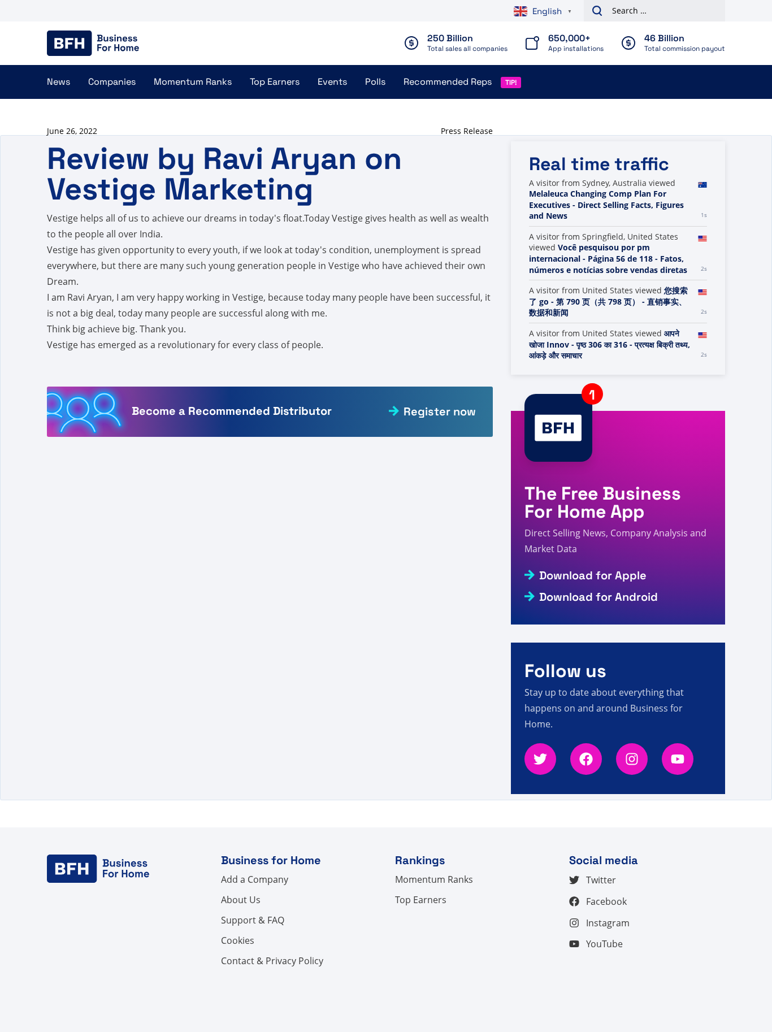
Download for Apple (593, 575)
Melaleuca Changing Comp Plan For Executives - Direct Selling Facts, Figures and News (606, 204)
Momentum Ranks (193, 82)
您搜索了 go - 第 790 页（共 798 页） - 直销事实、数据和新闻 (608, 301)
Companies (112, 82)
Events (332, 82)
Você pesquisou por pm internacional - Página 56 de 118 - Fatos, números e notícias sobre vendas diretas (608, 258)
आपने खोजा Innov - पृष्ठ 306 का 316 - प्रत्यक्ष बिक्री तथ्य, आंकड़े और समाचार (609, 344)
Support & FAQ (252, 920)
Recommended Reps (448, 82)
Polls (375, 82)
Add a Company (254, 879)
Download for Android (598, 596)
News (58, 82)
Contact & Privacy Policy (272, 961)
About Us (241, 900)
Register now (440, 411)
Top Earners (275, 82)
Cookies (237, 940)
